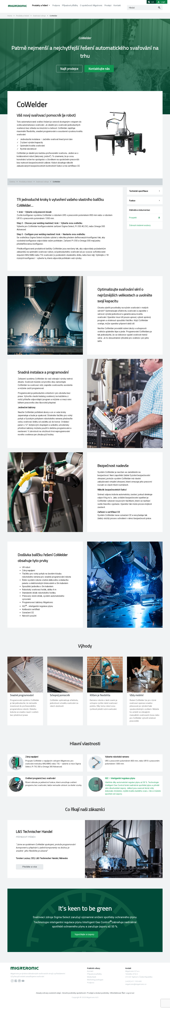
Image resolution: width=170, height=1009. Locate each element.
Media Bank (91, 977)
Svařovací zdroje (39, 16)
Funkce (132, 200)
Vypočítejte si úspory (84, 934)
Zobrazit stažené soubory (140, 225)
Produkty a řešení (40, 5)
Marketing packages (95, 980)
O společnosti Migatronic (91, 5)
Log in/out (130, 993)
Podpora (56, 5)
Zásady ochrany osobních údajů (48, 993)
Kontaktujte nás (99, 68)
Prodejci (107, 5)
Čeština (12, 182)
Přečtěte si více (29, 867)
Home (9, 16)
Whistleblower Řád (117, 993)
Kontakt (117, 5)
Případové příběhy (70, 5)
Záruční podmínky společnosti (74, 993)
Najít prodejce (69, 68)
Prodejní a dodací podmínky (98, 993)
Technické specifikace (138, 191)
